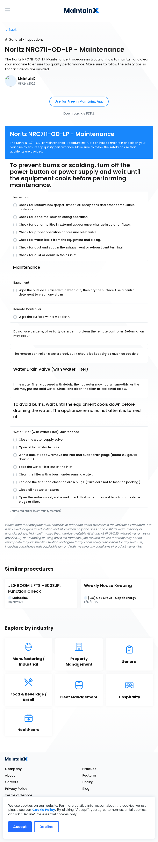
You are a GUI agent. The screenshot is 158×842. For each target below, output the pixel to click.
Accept (20, 826)
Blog (85, 788)
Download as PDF (77, 113)
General (15, 39)
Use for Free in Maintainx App (79, 101)
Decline (46, 826)
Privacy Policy (16, 788)
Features (89, 775)
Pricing (87, 782)
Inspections (34, 39)
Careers (11, 782)
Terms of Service (18, 795)
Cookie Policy (43, 809)
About (10, 775)
